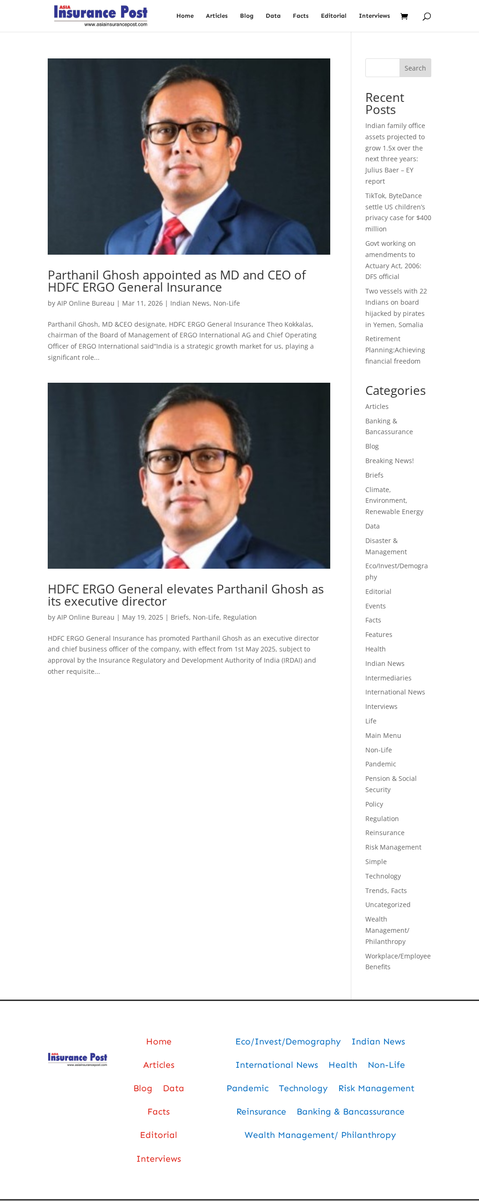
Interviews (374, 16)
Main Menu (383, 735)
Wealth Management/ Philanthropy (387, 930)
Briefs (180, 617)
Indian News (190, 303)
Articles (217, 16)
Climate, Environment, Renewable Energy (394, 500)
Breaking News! (389, 460)
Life (371, 720)
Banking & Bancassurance (351, 1111)
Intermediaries (388, 677)
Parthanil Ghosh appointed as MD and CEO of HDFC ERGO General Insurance (177, 280)
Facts (301, 16)
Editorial (334, 16)
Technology (383, 876)
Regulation (240, 617)
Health (375, 648)
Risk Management (393, 847)
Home (185, 16)
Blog (247, 16)
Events (375, 605)
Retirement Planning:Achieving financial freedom (395, 349)
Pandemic (380, 763)
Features (378, 634)
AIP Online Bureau (86, 303)
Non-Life (226, 303)
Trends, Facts (386, 890)
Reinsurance (385, 832)
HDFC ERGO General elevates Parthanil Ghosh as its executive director (186, 594)
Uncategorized (388, 904)
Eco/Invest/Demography (288, 1041)
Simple (376, 861)
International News (395, 691)
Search (415, 68)
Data (273, 16)
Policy (374, 804)
